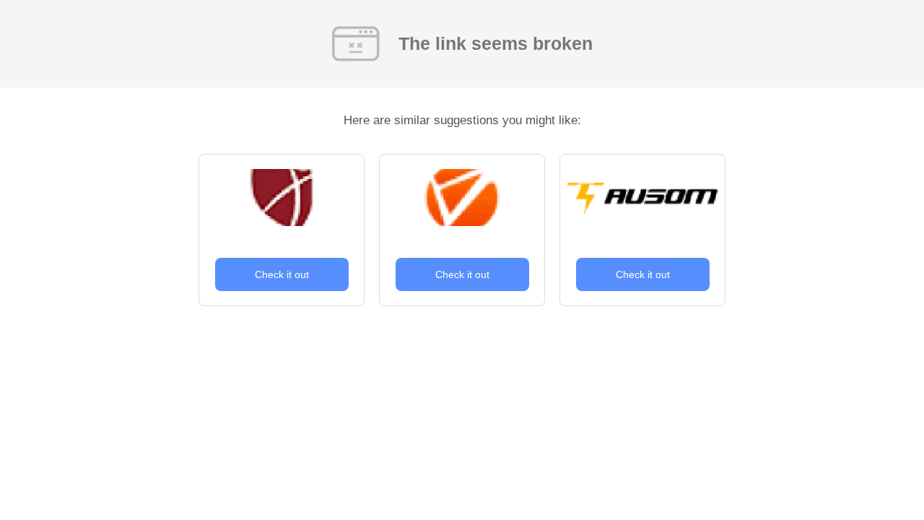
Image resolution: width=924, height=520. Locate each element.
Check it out (282, 274)
